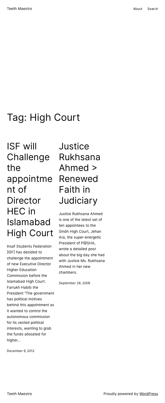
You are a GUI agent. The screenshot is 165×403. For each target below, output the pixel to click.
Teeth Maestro (19, 8)
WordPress (148, 394)
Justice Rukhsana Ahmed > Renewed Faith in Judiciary (80, 173)
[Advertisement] (82, 63)
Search (152, 9)
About (137, 9)
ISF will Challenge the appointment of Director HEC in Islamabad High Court (30, 189)
